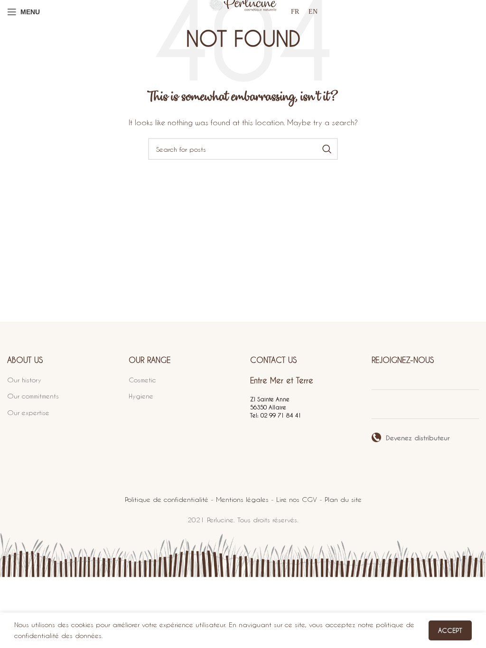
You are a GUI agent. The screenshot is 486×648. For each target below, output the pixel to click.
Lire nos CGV (296, 499)
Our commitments (33, 396)
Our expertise (28, 412)
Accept (450, 630)
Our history (24, 380)
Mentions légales (242, 499)
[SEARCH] (327, 149)
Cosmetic (142, 380)
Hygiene (141, 396)
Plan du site (343, 499)
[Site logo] (243, 12)
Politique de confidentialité (166, 499)
